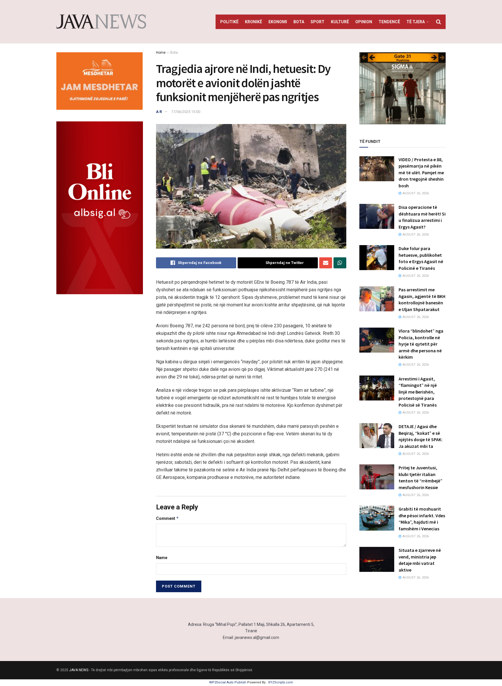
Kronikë (253, 21)
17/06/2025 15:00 (185, 111)
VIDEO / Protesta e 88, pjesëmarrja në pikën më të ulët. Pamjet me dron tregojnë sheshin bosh (421, 172)
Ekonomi (277, 21)
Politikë (229, 21)
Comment (167, 518)
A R (159, 111)
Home (161, 53)
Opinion (363, 21)
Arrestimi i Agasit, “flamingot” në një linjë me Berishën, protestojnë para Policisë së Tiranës (418, 392)
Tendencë (389, 21)
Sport (317, 21)
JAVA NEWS (78, 670)
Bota (298, 21)
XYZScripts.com (280, 682)
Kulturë (340, 21)
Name (161, 557)
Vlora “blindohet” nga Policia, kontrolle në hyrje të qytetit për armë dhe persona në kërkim (421, 344)
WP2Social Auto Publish (227, 682)
